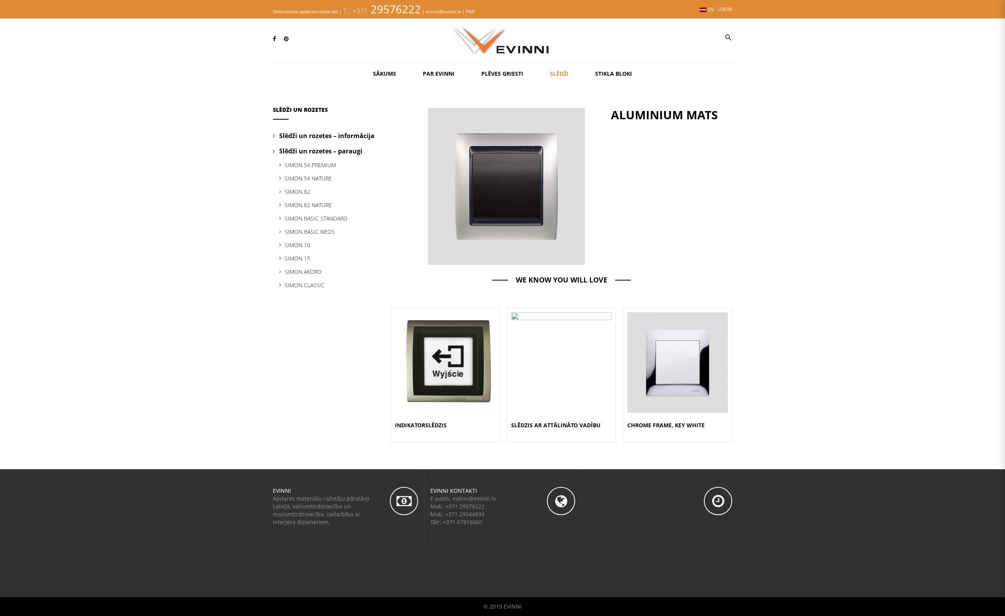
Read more (445, 371)
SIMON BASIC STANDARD (316, 218)
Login (725, 9)
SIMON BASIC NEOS (310, 231)
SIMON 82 (297, 191)
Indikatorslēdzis (421, 425)
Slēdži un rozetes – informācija (327, 135)
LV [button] (710, 9)
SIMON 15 (297, 258)
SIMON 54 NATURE (308, 178)
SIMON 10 (297, 245)
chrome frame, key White (666, 425)
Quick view (445, 353)
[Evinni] (502, 39)
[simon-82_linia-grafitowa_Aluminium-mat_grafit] (506, 186)
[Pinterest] (286, 38)
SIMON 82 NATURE (308, 205)
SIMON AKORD (303, 271)
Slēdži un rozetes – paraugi (320, 151)
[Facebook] (274, 38)
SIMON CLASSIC (305, 285)
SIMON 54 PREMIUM (310, 165)
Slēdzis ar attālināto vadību (556, 425)
